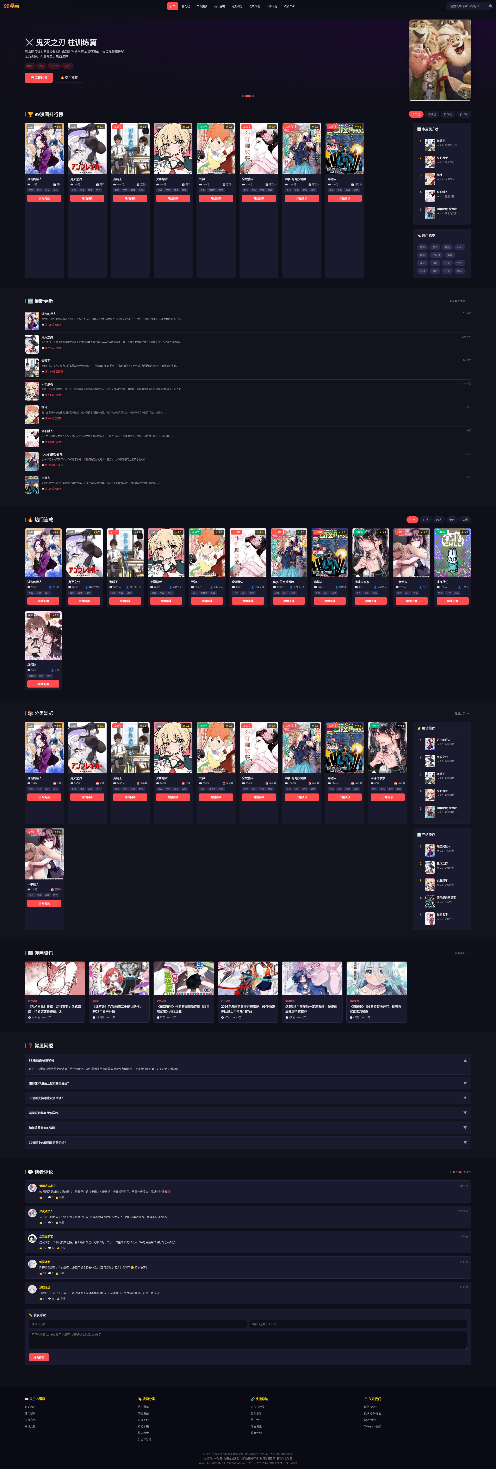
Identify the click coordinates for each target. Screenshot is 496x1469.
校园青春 (143, 1433)
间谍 (375, 592)
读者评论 (289, 6)
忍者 (160, 190)
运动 (422, 263)
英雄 (415, 592)
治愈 (459, 263)
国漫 (465, 520)
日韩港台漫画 (284, 1458)
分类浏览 (237, 6)
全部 (412, 520)
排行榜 (186, 6)
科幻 (459, 247)
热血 (31, 190)
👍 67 (42, 1298)
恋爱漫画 (143, 1413)
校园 (422, 255)
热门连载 (219, 6)
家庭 (366, 592)
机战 (422, 270)
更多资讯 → (462, 953)
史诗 (39, 190)
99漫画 (11, 6)
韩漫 (439, 520)
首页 (172, 6)
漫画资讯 (254, 6)
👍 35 (42, 1273)
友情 (90, 190)
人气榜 (416, 114)
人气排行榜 (257, 1407)
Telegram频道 (372, 1426)
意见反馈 (30, 1426)
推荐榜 (448, 114)
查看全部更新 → (459, 301)
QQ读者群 (370, 1420)
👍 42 (42, 1197)
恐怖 (356, 190)
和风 (74, 190)
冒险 (117, 190)
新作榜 (464, 114)
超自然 (212, 190)
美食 (449, 255)
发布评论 (39, 1357)
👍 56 (42, 1248)
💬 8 (50, 1273)
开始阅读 (44, 198)
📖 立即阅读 (38, 77)
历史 (447, 270)
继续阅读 (43, 601)
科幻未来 (143, 1426)
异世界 (436, 255)
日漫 (425, 520)
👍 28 (42, 1222)
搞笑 (141, 190)
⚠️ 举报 (59, 1197)
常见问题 (271, 6)
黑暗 (331, 190)
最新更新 (202, 6)
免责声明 (30, 1420)
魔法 (434, 270)
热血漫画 (143, 1407)
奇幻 (288, 190)
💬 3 (50, 1222)
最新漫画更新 (267, 1458)
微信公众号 (371, 1407)
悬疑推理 (143, 1420)
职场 (459, 270)
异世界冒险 (145, 1439)
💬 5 (50, 1197)
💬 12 (51, 1248)
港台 (452, 520)
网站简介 (30, 1407)
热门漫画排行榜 (249, 1458)
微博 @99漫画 (372, 1413)
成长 (176, 190)
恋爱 (434, 247)
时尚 (313, 190)
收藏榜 (432, 114)
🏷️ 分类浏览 (69, 77)
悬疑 (55, 190)
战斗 (47, 190)
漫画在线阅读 (231, 1458)
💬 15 (51, 1298)
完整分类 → (462, 713)
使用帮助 (30, 1413)
